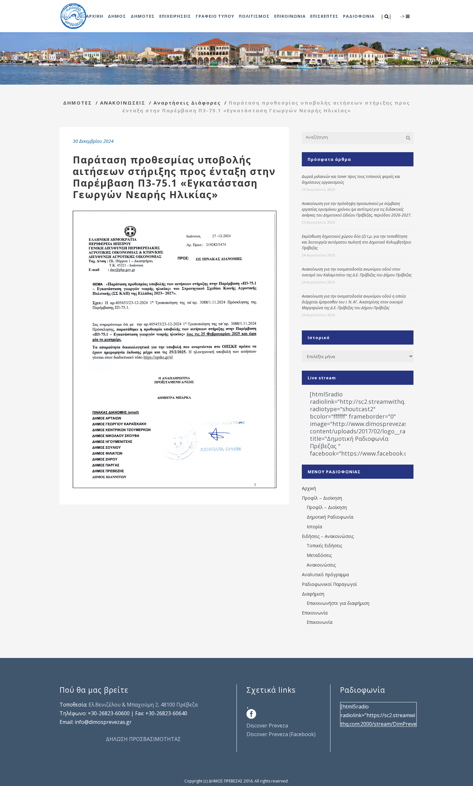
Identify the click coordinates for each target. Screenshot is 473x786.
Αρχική (309, 488)
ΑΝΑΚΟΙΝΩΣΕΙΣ (122, 102)
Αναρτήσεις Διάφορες (187, 102)
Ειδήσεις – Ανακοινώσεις (328, 536)
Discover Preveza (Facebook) (281, 734)
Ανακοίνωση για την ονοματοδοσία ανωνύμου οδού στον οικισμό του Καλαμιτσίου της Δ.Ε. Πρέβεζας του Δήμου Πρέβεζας (357, 272)
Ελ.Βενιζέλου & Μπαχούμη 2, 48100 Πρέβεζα (143, 704)
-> (403, 16)
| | (387, 16)
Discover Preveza (267, 725)
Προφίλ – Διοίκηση (322, 498)
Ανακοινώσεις (321, 565)
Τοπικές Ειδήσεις (324, 545)
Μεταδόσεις (319, 555)
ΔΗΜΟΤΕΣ (77, 102)
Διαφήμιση (313, 594)
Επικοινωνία (315, 613)
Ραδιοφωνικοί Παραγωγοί (329, 584)
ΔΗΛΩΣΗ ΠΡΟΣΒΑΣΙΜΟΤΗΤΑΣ (143, 739)
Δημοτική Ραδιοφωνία (330, 517)
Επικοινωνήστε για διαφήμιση (338, 603)
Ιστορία (314, 526)
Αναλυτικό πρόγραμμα (325, 574)
